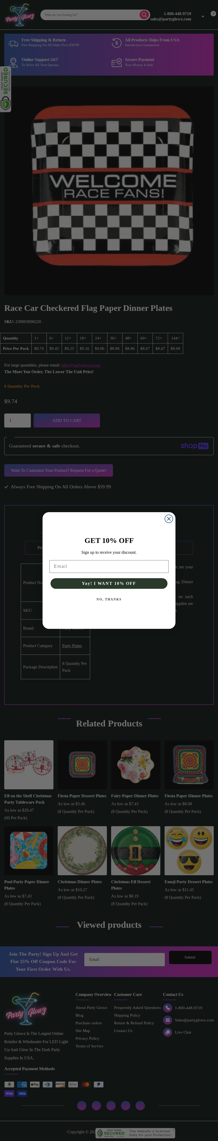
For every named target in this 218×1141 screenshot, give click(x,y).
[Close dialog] (169, 519)
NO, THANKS (109, 599)
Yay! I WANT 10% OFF (109, 583)
